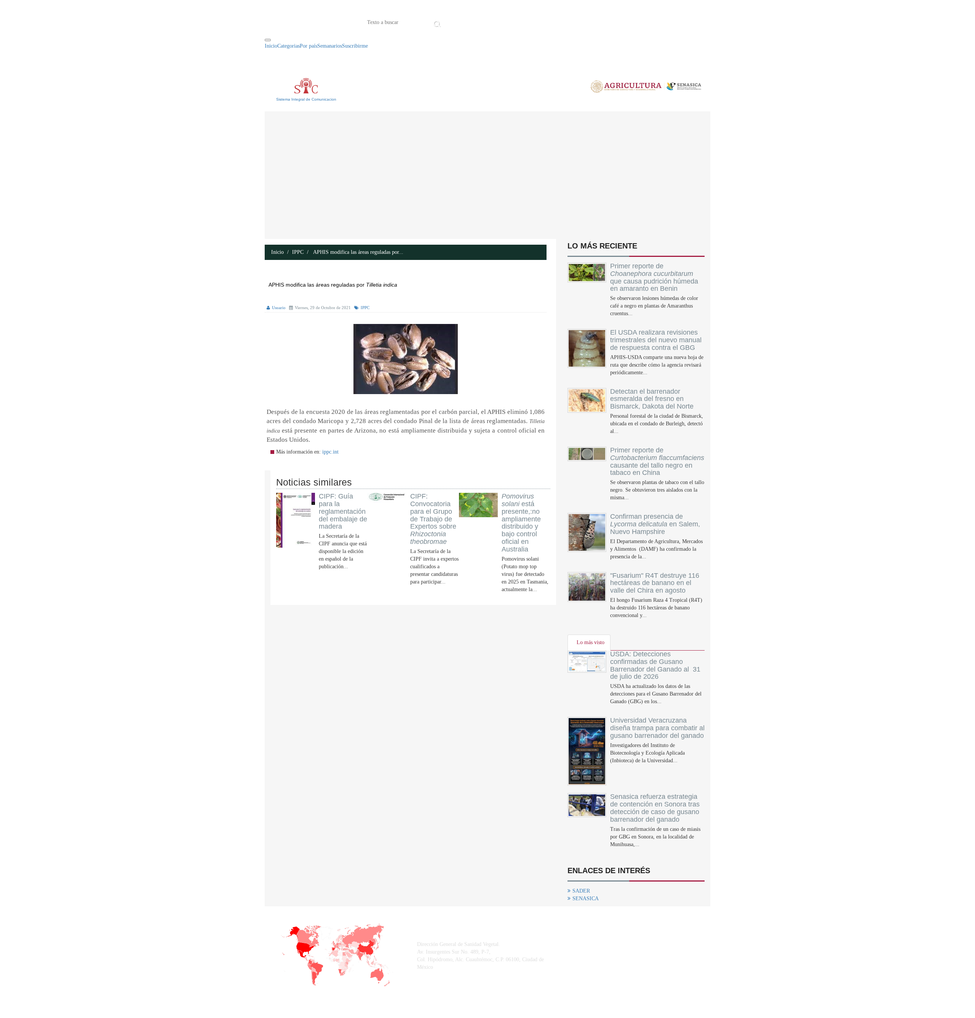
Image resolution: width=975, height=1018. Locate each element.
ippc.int (330, 452)
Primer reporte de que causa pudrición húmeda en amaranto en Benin (654, 277)
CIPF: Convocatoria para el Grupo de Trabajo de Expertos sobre (433, 518)
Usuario (279, 307)
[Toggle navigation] (268, 40)
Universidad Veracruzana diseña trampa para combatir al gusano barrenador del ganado (657, 728)
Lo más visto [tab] (590, 642)
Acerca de (485, 21)
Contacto (521, 21)
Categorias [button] (288, 46)
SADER (581, 891)
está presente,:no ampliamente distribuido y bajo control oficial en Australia (521, 522)
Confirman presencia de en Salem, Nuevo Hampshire (655, 524)
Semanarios (329, 46)
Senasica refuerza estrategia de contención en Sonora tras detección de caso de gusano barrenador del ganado (655, 808)
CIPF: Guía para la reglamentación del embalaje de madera (343, 511)
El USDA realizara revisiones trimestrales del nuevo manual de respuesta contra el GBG (656, 340)
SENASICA (585, 898)
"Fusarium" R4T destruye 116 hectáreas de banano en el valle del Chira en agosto (654, 583)
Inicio (454, 21)
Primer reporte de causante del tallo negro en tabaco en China (657, 461)
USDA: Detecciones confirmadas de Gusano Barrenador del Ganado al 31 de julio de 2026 (655, 665)
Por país (308, 46)
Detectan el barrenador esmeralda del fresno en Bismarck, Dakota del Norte (652, 399)
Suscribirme (355, 46)
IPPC (298, 252)
